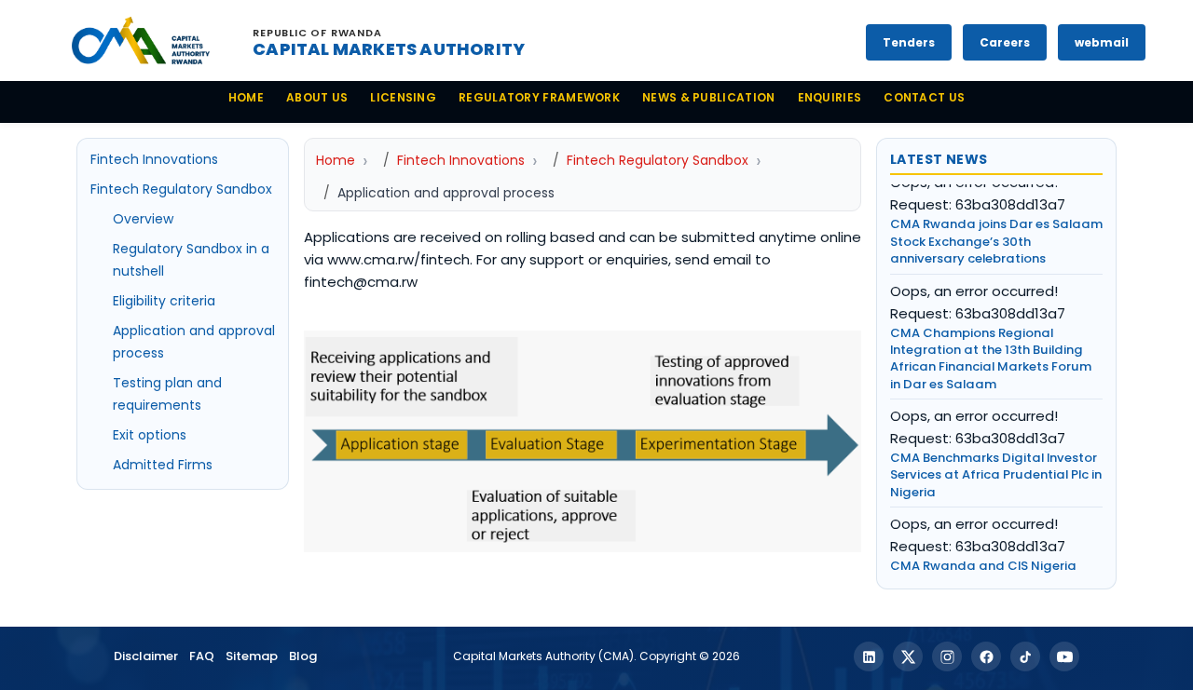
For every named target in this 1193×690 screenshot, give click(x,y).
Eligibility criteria (164, 300)
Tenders (909, 42)
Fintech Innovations (154, 159)
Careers (1005, 42)
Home (246, 97)
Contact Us (924, 97)
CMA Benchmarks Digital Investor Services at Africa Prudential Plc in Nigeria (996, 458)
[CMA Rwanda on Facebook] (986, 656)
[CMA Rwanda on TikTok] (1025, 656)
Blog (303, 656)
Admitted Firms (163, 464)
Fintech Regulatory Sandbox (181, 189)
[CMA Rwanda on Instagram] (947, 656)
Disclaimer (146, 656)
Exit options (149, 435)
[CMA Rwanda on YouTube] (1064, 656)
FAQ (201, 656)
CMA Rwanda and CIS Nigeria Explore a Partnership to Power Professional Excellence (984, 566)
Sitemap (252, 656)
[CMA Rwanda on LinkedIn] (869, 656)
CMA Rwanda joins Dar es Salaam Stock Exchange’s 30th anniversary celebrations (996, 224)
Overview (143, 219)
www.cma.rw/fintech (398, 259)
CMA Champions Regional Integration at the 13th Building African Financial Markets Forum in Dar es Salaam (990, 341)
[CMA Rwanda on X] (908, 656)
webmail (1102, 42)
